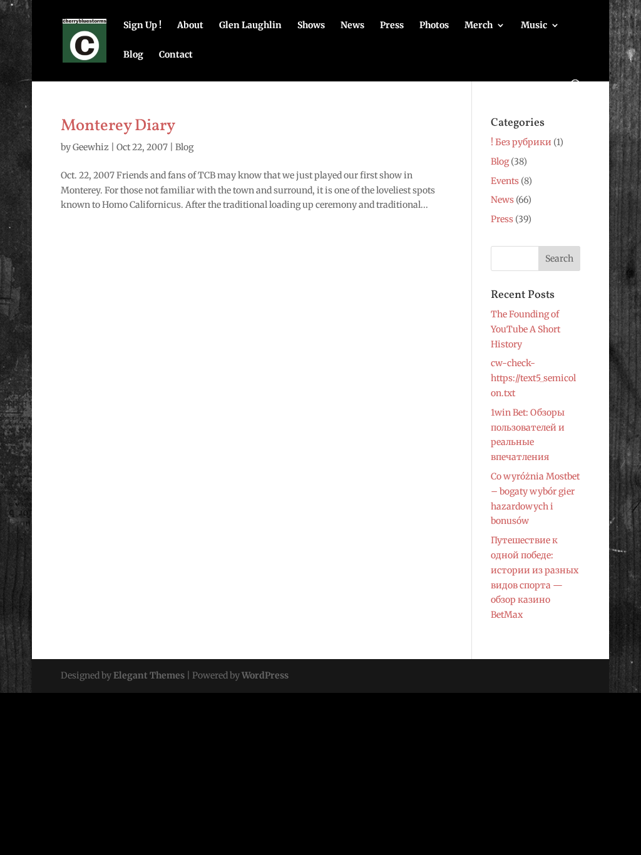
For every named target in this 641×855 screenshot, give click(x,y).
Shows (311, 26)
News (352, 26)
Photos (434, 26)
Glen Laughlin (250, 26)
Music (534, 26)
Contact (176, 55)
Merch (478, 26)
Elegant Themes (149, 675)
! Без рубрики (521, 142)
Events (505, 181)
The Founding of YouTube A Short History (525, 329)
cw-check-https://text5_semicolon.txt (533, 378)
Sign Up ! (142, 26)
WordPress (265, 675)
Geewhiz (91, 147)
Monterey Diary (118, 126)
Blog (133, 55)
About (190, 26)
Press (392, 26)
